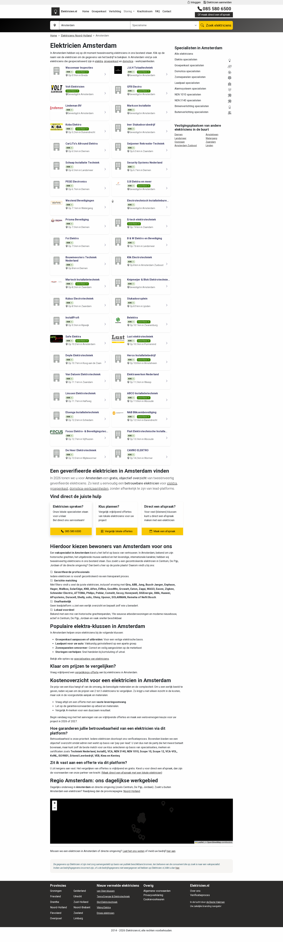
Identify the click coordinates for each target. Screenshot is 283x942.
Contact (166, 11)
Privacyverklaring (153, 895)
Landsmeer (180, 138)
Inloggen (195, 2)
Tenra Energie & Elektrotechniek (113, 896)
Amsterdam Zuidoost (186, 145)
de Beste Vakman (215, 902)
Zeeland (78, 913)
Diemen (179, 134)
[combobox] (162, 25)
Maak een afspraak (164, 531)
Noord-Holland (131, 791)
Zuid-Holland (81, 902)
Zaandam (211, 142)
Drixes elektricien (105, 913)
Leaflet (200, 842)
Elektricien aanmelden (219, 2)
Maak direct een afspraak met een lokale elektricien (131, 772)
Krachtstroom (144, 11)
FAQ (157, 11)
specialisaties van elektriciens (91, 658)
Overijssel (56, 918)
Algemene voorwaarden (156, 890)
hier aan (171, 851)
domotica (128, 61)
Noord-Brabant (82, 907)
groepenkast (111, 61)
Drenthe (54, 902)
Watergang (211, 138)
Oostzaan (180, 142)
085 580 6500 (217, 8)
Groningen (56, 890)
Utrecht (78, 896)
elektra (99, 61)
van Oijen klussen (106, 891)
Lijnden (209, 145)
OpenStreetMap (214, 842)
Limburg (78, 918)
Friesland (55, 896)
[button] (140, 837)
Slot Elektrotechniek (107, 902)
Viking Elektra (104, 907)
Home (85, 11)
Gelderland (80, 890)
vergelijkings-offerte (87, 672)
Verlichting (115, 11)
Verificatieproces (200, 895)
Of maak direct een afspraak (214, 14)
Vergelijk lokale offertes (118, 531)
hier (177, 868)
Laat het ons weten (133, 851)
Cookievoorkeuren (153, 899)
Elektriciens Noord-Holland (76, 35)
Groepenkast (99, 11)
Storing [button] (128, 11)
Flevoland (55, 913)
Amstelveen (212, 134)
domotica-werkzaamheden (89, 488)
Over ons (195, 890)
